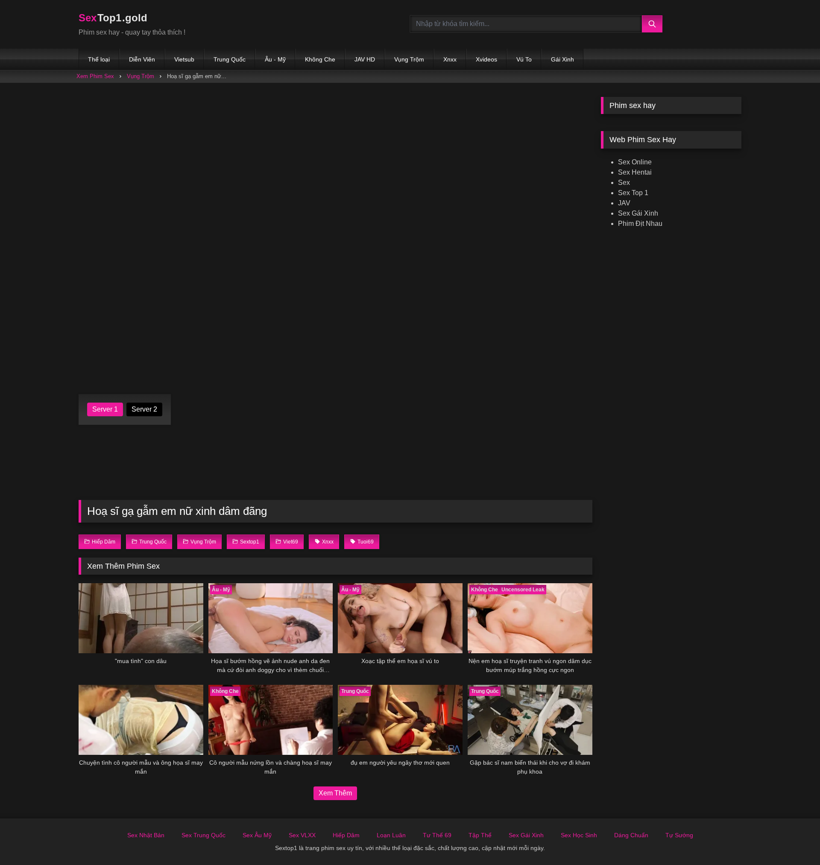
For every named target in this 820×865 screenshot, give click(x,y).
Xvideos (486, 59)
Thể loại (99, 59)
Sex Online (635, 162)
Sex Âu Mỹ (257, 835)
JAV (624, 203)
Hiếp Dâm (346, 835)
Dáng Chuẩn (631, 835)
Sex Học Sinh (579, 835)
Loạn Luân (391, 835)
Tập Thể (480, 835)
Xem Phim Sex (95, 76)
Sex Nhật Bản (145, 835)
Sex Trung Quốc (204, 835)
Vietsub (184, 59)
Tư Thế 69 (437, 835)
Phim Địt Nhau (640, 223)
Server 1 (105, 409)
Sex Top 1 (633, 192)
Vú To (524, 59)
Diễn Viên (142, 59)
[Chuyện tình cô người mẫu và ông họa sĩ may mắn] (141, 720)
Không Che (320, 59)
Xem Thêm (335, 793)
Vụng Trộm (409, 59)
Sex (624, 182)
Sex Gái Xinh (638, 213)
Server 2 (144, 409)
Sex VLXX (302, 835)
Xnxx (450, 59)
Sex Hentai (635, 172)
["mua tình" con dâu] (141, 618)
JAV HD (364, 59)
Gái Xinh (562, 59)
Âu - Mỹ (275, 59)
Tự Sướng (679, 835)
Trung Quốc (230, 59)
